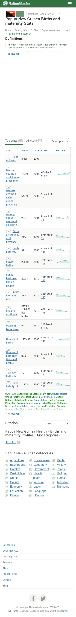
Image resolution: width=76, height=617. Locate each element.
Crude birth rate (12, 250)
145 (43, 252)
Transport (63, 486)
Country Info (21, 30)
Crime (14, 478)
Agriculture (17, 460)
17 (42, 197)
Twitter (42, 598)
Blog (5, 585)
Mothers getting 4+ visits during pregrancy (11, 197)
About (6, 568)
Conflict (15, 469)
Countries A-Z (10, 550)
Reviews (7, 562)
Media (61, 460)
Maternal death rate (11, 312)
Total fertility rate (12, 384)
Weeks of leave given (12, 327)
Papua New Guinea (51, 30)
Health (67, 30)
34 (42, 219)
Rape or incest (12, 158)
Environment (41, 460)
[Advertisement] (38, 96)
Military (61, 465)
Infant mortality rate (12, 295)
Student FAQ (10, 574)
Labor (37, 486)
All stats (33, 140)
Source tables (59, 393)
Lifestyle (39, 495)
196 (43, 263)
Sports (61, 478)
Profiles (34, 30)
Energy (14, 495)
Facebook (33, 598)
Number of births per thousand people (12, 357)
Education (16, 491)
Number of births (12, 340)
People (61, 469)
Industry (38, 482)
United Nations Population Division (47, 406)
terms (64, 610)
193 (43, 297)
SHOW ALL (13, 54)
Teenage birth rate (11, 374)
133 (43, 357)
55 (45, 175)
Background (17, 465)
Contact (7, 579)
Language (40, 491)
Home (8, 30)
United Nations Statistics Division (34, 393)
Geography (41, 465)
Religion (62, 473)
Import (36, 478)
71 (42, 238)
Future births (9, 263)
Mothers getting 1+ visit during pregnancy (12, 175)
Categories (9, 544)
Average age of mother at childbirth (11, 219)
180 (46, 327)
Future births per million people (11, 280)
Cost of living (18, 473)
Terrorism (62, 482)
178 (43, 312)
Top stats (13, 140)
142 (43, 374)
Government (41, 469)
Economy (16, 486)
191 (43, 280)
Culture (14, 482)
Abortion (10, 442)
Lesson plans (10, 556)
